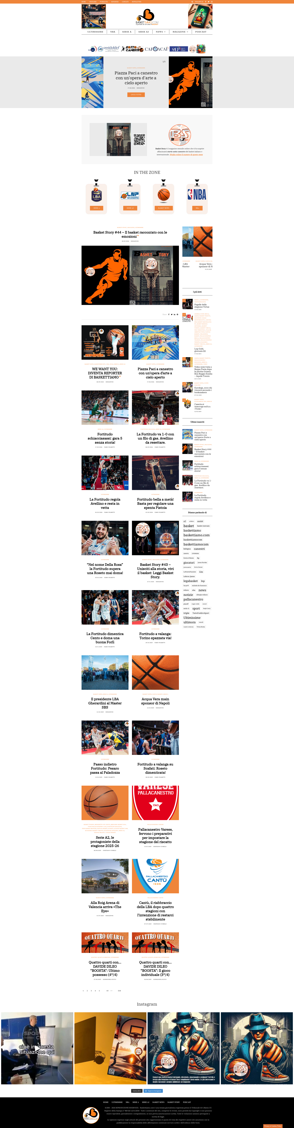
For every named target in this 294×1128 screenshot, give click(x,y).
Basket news (163, 208)
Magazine (179, 31)
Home (84, 2)
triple (186, 613)
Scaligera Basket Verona (94, 830)
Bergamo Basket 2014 (118, 824)
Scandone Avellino (111, 830)
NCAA (111, 364)
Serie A (126, 31)
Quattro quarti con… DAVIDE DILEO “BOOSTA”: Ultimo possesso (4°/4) (105, 968)
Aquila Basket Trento (202, 316)
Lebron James (189, 576)
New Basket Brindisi (89, 828)
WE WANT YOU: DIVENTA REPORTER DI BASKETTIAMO (105, 373)
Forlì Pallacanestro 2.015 (97, 826)
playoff (186, 604)
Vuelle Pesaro (111, 832)
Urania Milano (99, 832)
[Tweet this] (171, 314)
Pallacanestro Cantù (155, 897)
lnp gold (186, 585)
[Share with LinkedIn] (174, 314)
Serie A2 (144, 31)
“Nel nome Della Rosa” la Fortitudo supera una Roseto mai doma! (105, 568)
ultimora (190, 622)
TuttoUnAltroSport (201, 613)
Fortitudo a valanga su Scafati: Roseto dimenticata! (155, 768)
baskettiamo (192, 530)
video (205, 364)
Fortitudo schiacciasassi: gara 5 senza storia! (105, 438)
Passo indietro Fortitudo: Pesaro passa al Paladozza (105, 768)
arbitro (191, 521)
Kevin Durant (198, 567)
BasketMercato (100, 364)
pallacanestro (193, 599)
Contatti (125, 2)
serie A (186, 608)
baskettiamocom (193, 539)
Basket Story (171, 68)
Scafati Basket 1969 (121, 828)
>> (111, 991)
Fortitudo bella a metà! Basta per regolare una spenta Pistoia (155, 503)
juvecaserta (187, 567)
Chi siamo (92, 2)
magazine (180, 68)
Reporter (115, 2)
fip (198, 558)
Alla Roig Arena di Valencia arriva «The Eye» (105, 906)
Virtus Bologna (200, 302)
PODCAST (200, 31)
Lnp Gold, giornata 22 (200, 350)
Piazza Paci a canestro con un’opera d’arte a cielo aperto (155, 373)
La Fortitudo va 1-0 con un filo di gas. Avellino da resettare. (155, 438)
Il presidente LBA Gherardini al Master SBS (105, 703)
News (159, 31)
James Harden (202, 562)
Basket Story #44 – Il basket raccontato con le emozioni (130, 234)
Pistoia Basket (102, 828)
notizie (188, 594)
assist (200, 521)
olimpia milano (202, 595)
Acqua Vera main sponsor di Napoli (155, 701)
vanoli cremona (188, 627)
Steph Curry (207, 608)
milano (186, 590)
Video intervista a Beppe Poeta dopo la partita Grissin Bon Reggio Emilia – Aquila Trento (203, 371)
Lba (201, 571)
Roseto (111, 828)
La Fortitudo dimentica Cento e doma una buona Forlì (105, 637)
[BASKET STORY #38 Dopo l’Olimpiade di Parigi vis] (110, 1048)
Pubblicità (104, 2)
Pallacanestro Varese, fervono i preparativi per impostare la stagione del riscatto (155, 835)
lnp (203, 581)
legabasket (191, 581)
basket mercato (203, 526)
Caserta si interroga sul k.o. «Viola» (202, 406)
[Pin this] (177, 314)
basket (189, 526)
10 (107, 991)
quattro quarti (97, 957)
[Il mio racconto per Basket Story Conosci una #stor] (184, 1048)
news (202, 590)
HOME (105, 1102)
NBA (112, 31)
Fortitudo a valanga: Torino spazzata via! (155, 635)
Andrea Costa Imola (201, 314)
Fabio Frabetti (109, 447)
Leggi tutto (180, 95)
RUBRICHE (106, 957)
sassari (205, 604)
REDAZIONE (184, 88)
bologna (187, 548)
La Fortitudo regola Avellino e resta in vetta (105, 503)
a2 (185, 521)
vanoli (201, 622)
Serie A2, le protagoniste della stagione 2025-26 (105, 841)
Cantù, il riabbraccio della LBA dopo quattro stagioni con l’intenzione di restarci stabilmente (155, 910)
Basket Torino (89, 824)
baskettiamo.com (197, 535)
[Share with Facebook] (168, 314)
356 (119, 991)
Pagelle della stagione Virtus (201, 305)
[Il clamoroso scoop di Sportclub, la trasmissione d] (37, 1048)
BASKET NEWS (158, 1102)
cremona (195, 553)
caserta (186, 553)
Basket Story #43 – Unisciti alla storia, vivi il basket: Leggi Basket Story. (155, 570)
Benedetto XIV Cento (102, 824)
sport (196, 608)
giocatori (189, 562)
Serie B (209, 401)
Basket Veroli (205, 328)
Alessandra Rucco (109, 979)
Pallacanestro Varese (155, 824)
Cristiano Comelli (109, 850)
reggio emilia (195, 604)
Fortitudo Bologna (148, 429)
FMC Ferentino (199, 330)
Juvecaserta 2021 (200, 401)
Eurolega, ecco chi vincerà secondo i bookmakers (203, 390)
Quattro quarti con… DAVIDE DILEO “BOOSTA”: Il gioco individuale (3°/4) (155, 968)
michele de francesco (199, 585)
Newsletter (136, 2)
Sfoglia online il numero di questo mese (186, 154)
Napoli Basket (157, 694)
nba (193, 590)
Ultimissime (95, 31)
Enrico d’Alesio (189, 558)
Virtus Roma (201, 627)
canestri (199, 549)
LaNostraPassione (190, 572)
